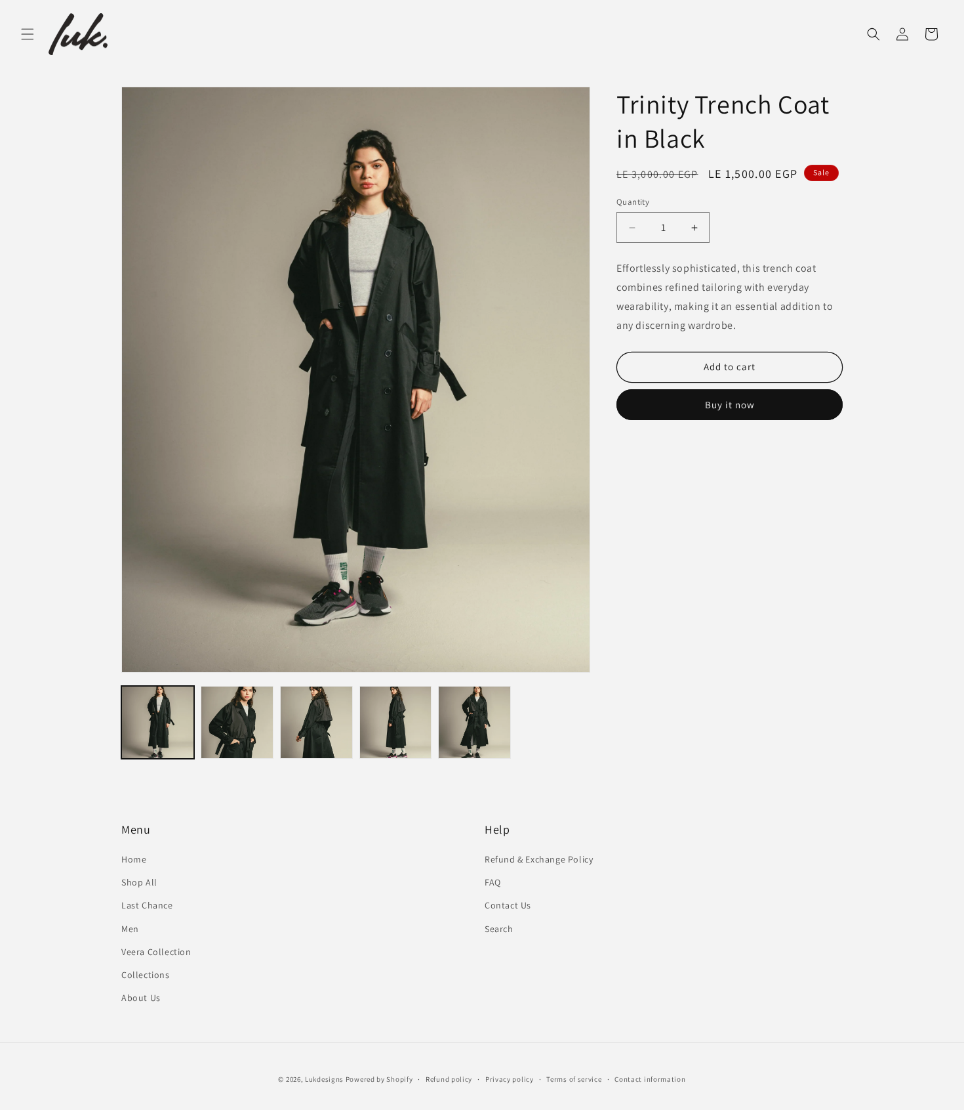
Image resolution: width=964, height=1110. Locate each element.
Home (133, 859)
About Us (141, 998)
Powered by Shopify (379, 1079)
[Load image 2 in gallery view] (237, 722)
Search (499, 929)
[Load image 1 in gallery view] (157, 722)
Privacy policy (509, 1079)
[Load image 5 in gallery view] (474, 722)
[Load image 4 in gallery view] (395, 722)
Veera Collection (156, 952)
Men (130, 929)
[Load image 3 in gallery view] (316, 722)
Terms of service (573, 1079)
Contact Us (508, 905)
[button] (27, 34)
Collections (145, 975)
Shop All (139, 882)
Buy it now (730, 404)
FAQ (493, 882)
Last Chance (147, 905)
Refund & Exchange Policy (539, 859)
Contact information (649, 1079)
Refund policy (449, 1079)
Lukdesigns (324, 1079)
